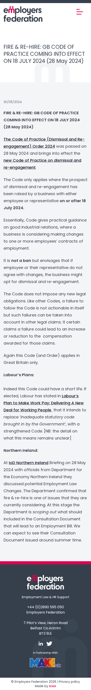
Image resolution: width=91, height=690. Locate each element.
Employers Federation (45, 612)
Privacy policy (69, 681)
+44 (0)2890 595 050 (45, 607)
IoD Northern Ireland (28, 462)
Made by (45, 686)
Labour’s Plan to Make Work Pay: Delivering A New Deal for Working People (44, 403)
